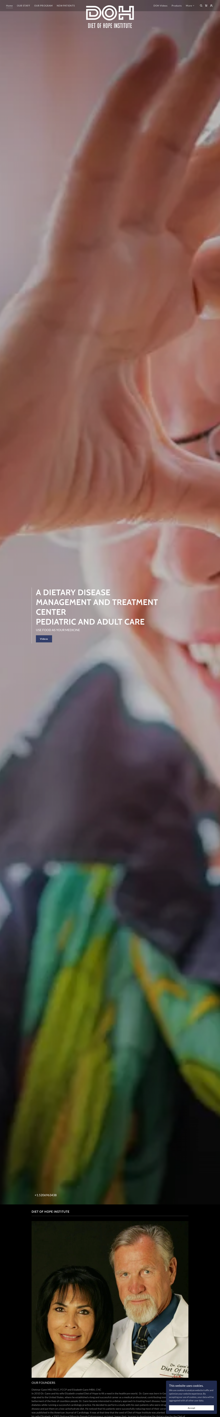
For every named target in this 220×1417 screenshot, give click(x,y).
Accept (191, 1408)
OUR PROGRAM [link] (43, 5)
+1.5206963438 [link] (46, 1195)
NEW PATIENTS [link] (66, 5)
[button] (190, 5)
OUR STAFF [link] (23, 5)
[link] (110, 5)
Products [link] (177, 5)
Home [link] (9, 5)
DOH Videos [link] (161, 5)
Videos (44, 638)
